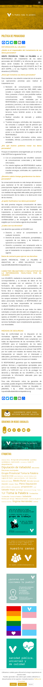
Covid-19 (30, 462)
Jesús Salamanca (18, 476)
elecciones (35, 468)
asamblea (33, 460)
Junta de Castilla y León (30, 476)
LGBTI (27, 478)
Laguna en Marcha (19, 478)
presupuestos (16, 487)
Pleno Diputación (28, 483)
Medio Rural (19, 480)
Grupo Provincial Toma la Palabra (20, 473)
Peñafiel (11, 484)
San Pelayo (19, 490)
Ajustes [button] (31, 684)
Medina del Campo (7, 481)
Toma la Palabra (17, 493)
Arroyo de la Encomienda (20, 460)
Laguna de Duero (7, 478)
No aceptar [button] (22, 684)
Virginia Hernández (22, 501)
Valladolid (26, 496)
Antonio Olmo (6, 460)
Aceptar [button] (13, 684)
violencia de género (35, 499)
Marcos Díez (33, 478)
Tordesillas (33, 493)
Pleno (16, 484)
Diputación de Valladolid (16, 467)
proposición (27, 486)
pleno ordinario (6, 487)
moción (5, 484)
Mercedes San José (33, 481)
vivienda (35, 501)
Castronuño (15, 462)
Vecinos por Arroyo (8, 499)
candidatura (6, 462)
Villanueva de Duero (21, 499)
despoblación (7, 464)
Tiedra (39, 490)
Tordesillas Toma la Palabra (12, 496)
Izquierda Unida (7, 476)
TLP (3, 493)
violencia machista (7, 501)
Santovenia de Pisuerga (30, 490)
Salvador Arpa (8, 489)
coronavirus (23, 462)
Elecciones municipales (10, 470)
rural (35, 487)
